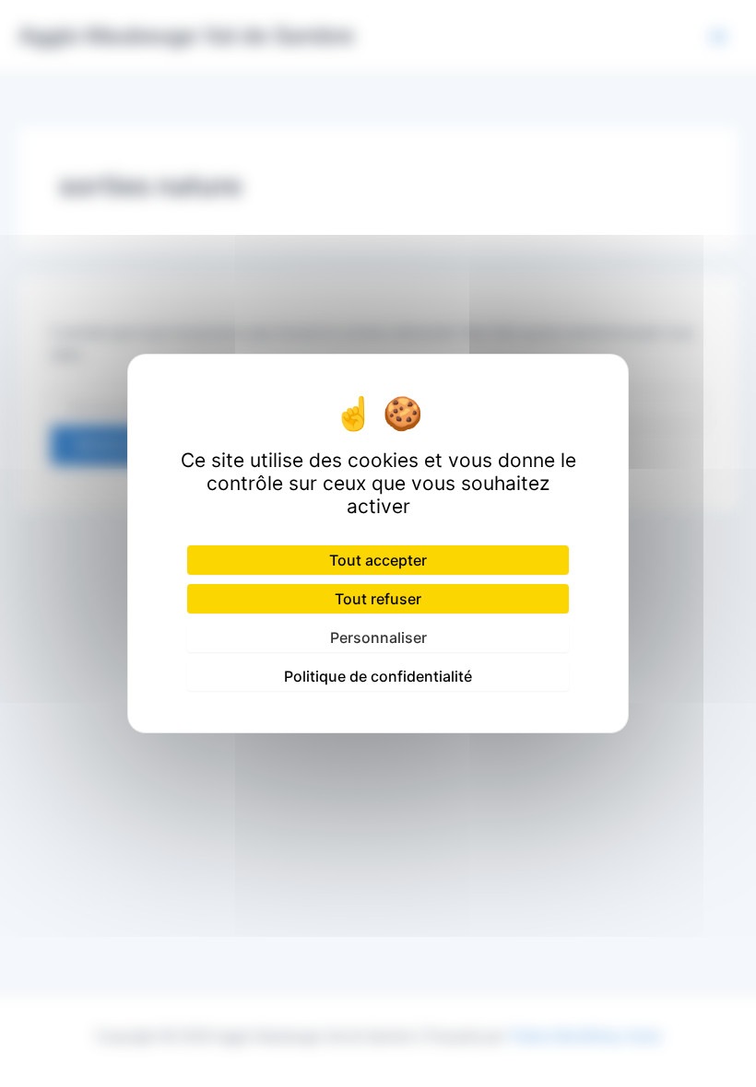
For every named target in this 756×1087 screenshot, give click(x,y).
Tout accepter (378, 560)
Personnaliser (378, 637)
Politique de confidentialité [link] (378, 676)
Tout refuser (378, 599)
